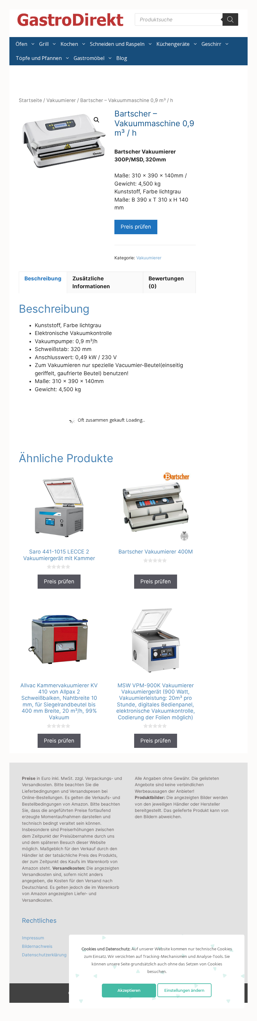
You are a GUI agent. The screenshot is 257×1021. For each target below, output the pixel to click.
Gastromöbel (89, 58)
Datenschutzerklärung (44, 954)
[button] (96, 120)
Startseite (30, 100)
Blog (121, 58)
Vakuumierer (61, 100)
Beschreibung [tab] (42, 278)
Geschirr (211, 44)
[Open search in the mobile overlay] (186, 19)
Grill (44, 44)
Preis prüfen (136, 227)
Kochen (69, 44)
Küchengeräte (173, 44)
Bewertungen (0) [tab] (166, 282)
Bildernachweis (37, 946)
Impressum (33, 937)
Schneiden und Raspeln (117, 44)
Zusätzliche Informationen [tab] (91, 282)
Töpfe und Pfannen (39, 58)
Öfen (21, 44)
